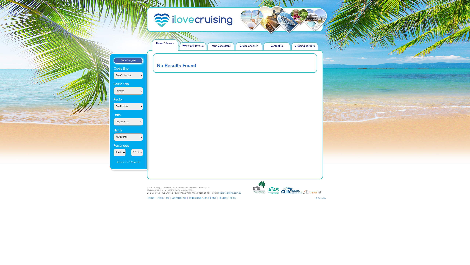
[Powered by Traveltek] (314, 192)
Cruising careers (305, 46)
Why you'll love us (193, 46)
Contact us (276, 46)
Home (150, 198)
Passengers (121, 145)
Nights (118, 130)
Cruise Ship (121, 84)
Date (117, 115)
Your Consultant (221, 46)
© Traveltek (321, 198)
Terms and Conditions (202, 198)
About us (163, 198)
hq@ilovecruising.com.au (229, 193)
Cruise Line (121, 68)
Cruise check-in (249, 46)
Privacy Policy (227, 198)
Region (119, 99)
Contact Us (179, 198)
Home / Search (165, 43)
